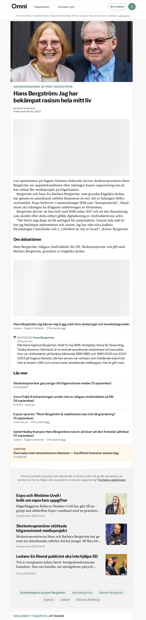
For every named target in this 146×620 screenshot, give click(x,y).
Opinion (49, 599)
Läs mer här (124, 15)
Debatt (65, 599)
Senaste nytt (66, 7)
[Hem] (19, 6)
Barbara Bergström (111, 592)
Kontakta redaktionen (112, 480)
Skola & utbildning (88, 599)
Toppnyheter (41, 7)
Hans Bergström (82, 592)
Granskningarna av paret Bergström (42, 86)
